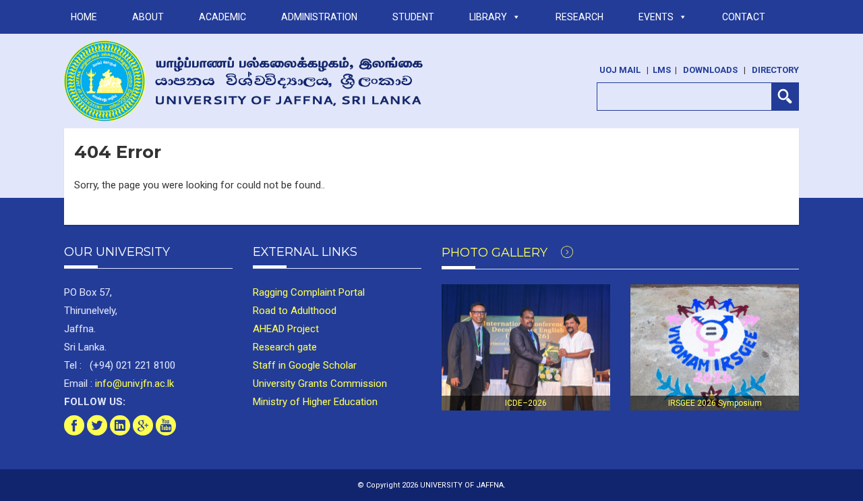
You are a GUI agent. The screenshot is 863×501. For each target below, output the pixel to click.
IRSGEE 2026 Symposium (715, 403)
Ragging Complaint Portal (309, 292)
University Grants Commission (320, 383)
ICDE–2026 (526, 403)
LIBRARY (488, 16)
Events (656, 16)
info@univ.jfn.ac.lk (133, 383)
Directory (775, 70)
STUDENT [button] (413, 16)
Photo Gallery (496, 252)
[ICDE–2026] (526, 347)
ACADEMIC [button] (222, 16)
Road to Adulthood (294, 311)
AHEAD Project (286, 329)
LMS (662, 70)
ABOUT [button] (148, 16)
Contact (743, 16)
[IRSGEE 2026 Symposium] (714, 347)
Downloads (710, 70)
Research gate (285, 347)
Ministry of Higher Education (315, 402)
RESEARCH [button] (579, 16)
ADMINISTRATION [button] (319, 16)
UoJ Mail (620, 70)
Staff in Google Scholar (305, 365)
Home (84, 16)
